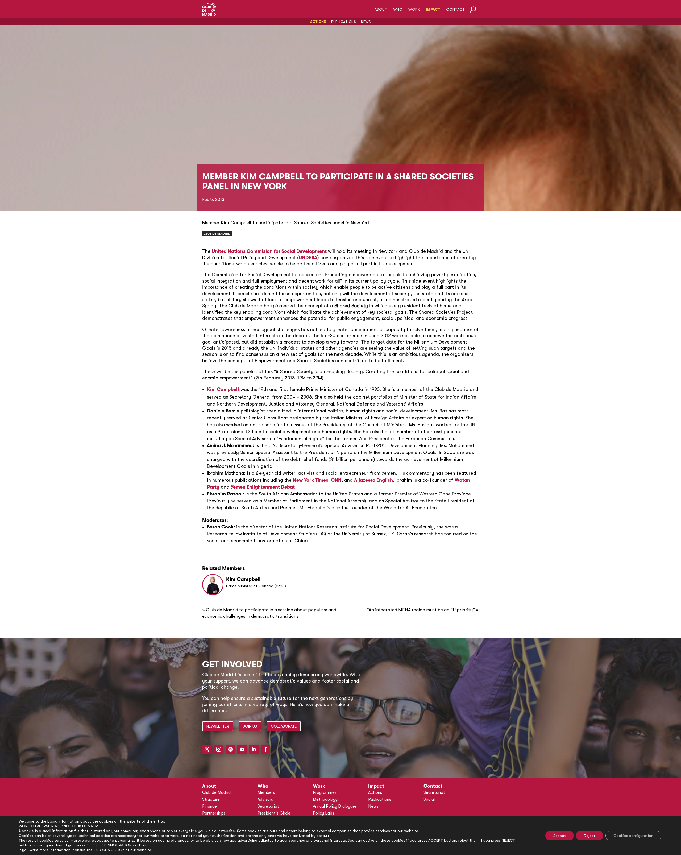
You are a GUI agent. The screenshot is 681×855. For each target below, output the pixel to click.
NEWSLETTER (217, 726)
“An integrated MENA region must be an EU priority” (421, 609)
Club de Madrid (217, 234)
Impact (433, 9)
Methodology (325, 799)
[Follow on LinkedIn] (254, 749)
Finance (209, 806)
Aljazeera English (373, 480)
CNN (336, 480)
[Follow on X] (207, 749)
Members (266, 792)
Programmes (325, 792)
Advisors (265, 799)
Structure (211, 799)
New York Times (310, 480)
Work (414, 9)
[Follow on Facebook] (265, 749)
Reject (589, 835)
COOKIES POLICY (109, 850)
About (381, 9)
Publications (343, 22)
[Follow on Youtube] (242, 749)
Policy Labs (323, 813)
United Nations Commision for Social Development (269, 251)
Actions (318, 22)
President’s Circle (274, 813)
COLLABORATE (284, 726)
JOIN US (250, 726)
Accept (559, 835)
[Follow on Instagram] (218, 749)
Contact (455, 9)
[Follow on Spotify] (230, 749)
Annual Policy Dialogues (335, 806)
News (366, 22)
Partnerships (214, 813)
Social (429, 799)
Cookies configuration (633, 835)
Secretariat (268, 806)
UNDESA (308, 257)
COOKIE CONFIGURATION (109, 845)
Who (397, 9)
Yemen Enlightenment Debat (263, 487)
